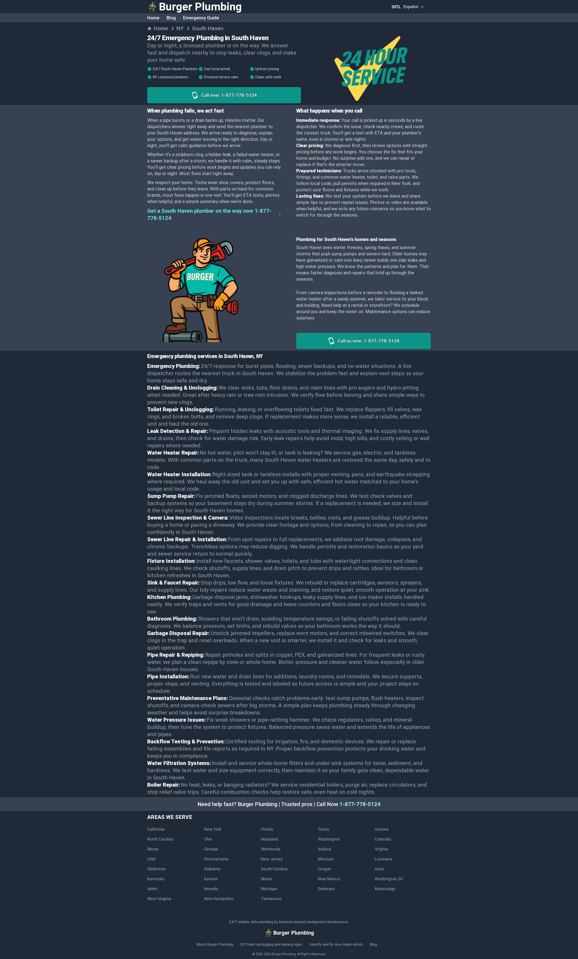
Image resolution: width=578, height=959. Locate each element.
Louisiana (383, 859)
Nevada (211, 888)
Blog (171, 18)
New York (212, 829)
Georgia (211, 849)
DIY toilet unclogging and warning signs (271, 944)
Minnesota (270, 849)
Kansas (211, 878)
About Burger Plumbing (214, 944)
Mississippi (385, 888)
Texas (323, 829)
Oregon (324, 869)
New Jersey (272, 859)
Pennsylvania (216, 859)
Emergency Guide (201, 18)
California (156, 829)
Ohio (208, 839)
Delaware (326, 888)
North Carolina (160, 839)
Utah (151, 859)
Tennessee (271, 898)
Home (153, 18)
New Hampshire (218, 898)
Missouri (325, 859)
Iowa (379, 869)
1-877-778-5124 (360, 804)
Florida (267, 829)
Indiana (324, 849)
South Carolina (274, 869)
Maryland (269, 839)
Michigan (269, 888)
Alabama (212, 869)
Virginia (381, 849)
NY (180, 28)
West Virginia (159, 898)
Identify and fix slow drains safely (336, 944)
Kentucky (155, 878)
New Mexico (329, 878)
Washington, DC (389, 878)
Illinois (153, 849)
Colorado (383, 839)
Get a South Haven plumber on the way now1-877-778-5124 (209, 214)
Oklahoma (156, 869)
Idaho (152, 888)
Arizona (382, 829)
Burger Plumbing (284, 954)
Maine (266, 878)
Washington (329, 839)
